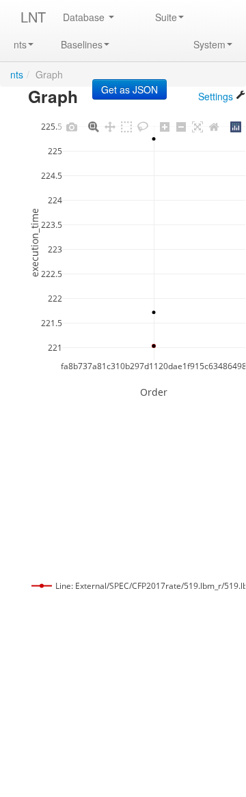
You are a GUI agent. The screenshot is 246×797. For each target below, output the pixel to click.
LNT (33, 17)
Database (85, 17)
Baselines (81, 44)
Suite (166, 17)
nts (20, 44)
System (209, 44)
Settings (217, 96)
